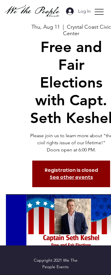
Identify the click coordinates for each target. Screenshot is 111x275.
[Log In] (68, 11)
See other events (71, 177)
